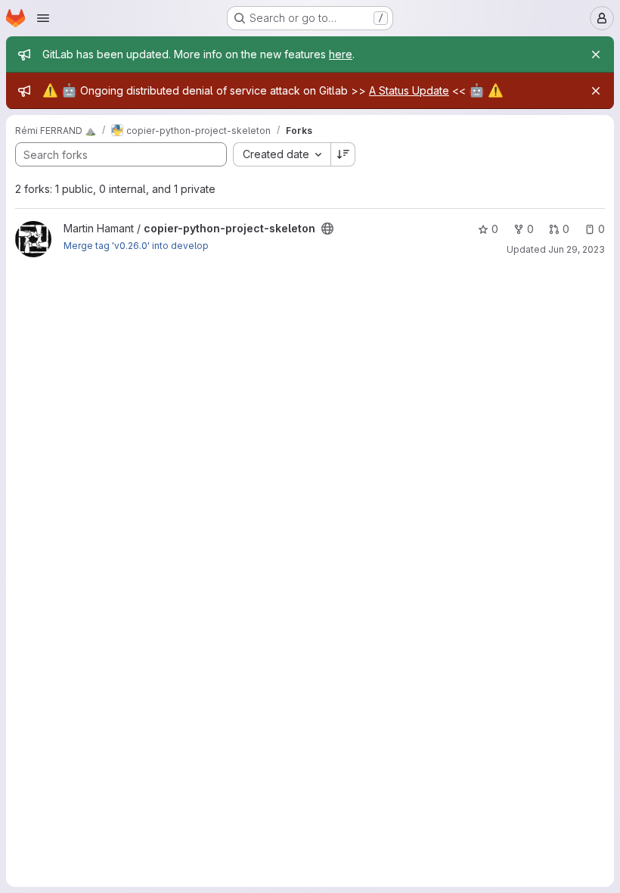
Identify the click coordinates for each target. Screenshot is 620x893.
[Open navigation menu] (43, 18)
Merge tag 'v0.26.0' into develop (136, 245)
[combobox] (281, 154)
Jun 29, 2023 (576, 249)
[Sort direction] (343, 154)
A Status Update (409, 90)
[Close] (596, 54)
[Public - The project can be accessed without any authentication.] (327, 228)
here (340, 54)
